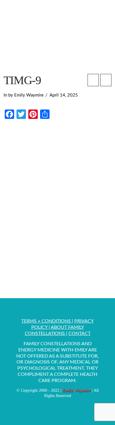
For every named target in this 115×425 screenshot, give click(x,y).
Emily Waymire (77, 390)
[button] (103, 12)
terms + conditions (46, 321)
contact (79, 333)
